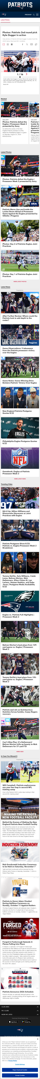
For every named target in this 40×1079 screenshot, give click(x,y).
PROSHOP (28, 14)
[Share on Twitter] (27, 45)
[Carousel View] (4, 44)
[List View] (12, 44)
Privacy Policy (12, 1060)
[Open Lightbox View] (20, 69)
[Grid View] (8, 44)
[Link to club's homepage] (4, 13)
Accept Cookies (20, 1075)
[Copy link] (36, 44)
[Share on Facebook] (22, 45)
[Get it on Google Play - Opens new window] (26, 1022)
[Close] (38, 1039)
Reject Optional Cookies (20, 1070)
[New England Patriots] (20, 1030)
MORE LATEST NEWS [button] (20, 478)
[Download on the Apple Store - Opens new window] (13, 1022)
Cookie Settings (20, 1064)
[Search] (34, 14)
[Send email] (31, 45)
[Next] (26, 74)
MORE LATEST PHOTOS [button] (20, 281)
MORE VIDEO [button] (20, 751)
